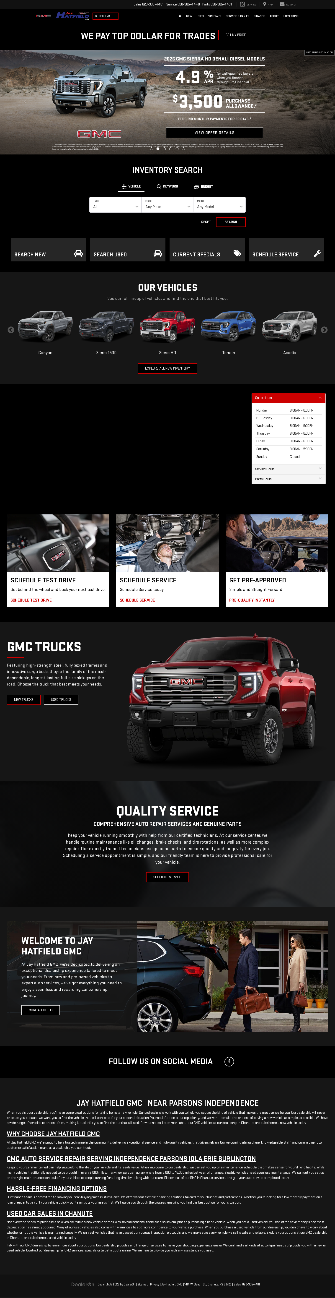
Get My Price (236, 35)
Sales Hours (263, 398)
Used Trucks (61, 700)
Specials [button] (214, 16)
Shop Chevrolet (105, 16)
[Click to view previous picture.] (25, 102)
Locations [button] (291, 16)
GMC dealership (36, 1245)
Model (200, 201)
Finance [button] (259, 16)
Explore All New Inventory (167, 368)
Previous (11, 330)
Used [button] (200, 16)
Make (148, 201)
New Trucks (24, 700)
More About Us (41, 1010)
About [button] (274, 16)
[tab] (131, 186)
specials (91, 1250)
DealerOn (129, 1284)
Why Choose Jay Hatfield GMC (53, 1134)
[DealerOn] (83, 1284)
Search (231, 222)
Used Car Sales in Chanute (50, 1213)
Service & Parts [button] (237, 16)
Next (324, 330)
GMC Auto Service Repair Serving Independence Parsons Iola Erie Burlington (131, 1159)
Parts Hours (263, 479)
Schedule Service (167, 877)
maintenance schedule (240, 1167)
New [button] (189, 16)
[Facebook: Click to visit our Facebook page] (229, 1061)
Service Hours (265, 469)
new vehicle (129, 1112)
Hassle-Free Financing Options (57, 1189)
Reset (206, 222)
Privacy (154, 1284)
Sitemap (142, 1284)
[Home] (180, 16)
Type (96, 201)
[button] (151, 148)
